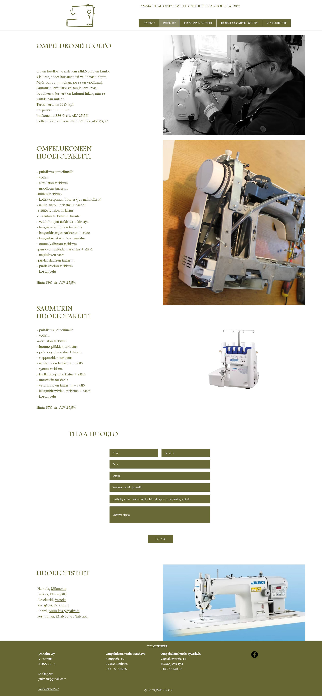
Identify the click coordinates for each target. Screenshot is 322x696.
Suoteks (60, 600)
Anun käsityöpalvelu (64, 611)
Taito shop (61, 605)
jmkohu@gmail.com (52, 679)
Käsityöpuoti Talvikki (71, 616)
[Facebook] (254, 654)
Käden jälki (58, 594)
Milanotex (58, 589)
